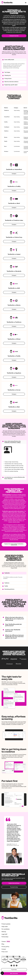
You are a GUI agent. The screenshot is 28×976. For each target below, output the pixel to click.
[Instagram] (14, 965)
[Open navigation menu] (25, 2)
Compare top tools (14, 35)
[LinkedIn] (16, 965)
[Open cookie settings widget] (2, 973)
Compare (14, 173)
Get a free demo (14, 973)
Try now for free (14, 887)
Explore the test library (14, 883)
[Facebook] (11, 965)
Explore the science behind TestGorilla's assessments (14, 544)
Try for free (14, 969)
